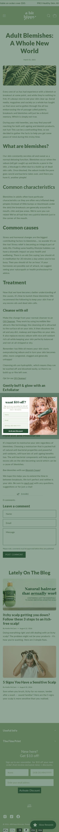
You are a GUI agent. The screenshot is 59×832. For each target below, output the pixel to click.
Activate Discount (16, 431)
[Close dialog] (54, 399)
